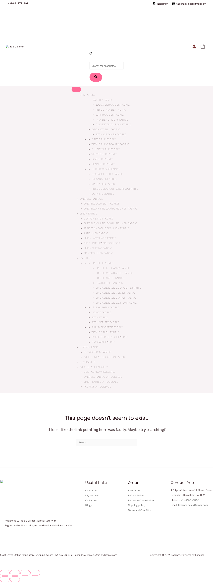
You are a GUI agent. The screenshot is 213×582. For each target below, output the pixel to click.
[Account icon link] (194, 46)
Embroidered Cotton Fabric (116, 302)
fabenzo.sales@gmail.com (193, 504)
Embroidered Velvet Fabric (115, 292)
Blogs (88, 505)
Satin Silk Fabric (103, 193)
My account (92, 495)
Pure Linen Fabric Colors (102, 243)
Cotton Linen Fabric (98, 218)
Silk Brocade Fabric (106, 169)
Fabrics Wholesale (97, 386)
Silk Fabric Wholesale (99, 371)
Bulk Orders (135, 490)
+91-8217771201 (17, 3)
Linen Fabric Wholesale (101, 381)
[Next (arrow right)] (15, 579)
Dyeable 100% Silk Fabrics (101, 203)
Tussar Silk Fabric (104, 178)
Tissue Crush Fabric (105, 332)
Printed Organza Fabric (113, 267)
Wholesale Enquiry (94, 366)
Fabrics (85, 257)
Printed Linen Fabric (98, 253)
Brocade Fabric (103, 342)
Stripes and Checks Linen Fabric (106, 228)
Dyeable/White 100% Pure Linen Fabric (110, 208)
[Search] (96, 77)
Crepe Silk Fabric (104, 139)
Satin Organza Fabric (111, 134)
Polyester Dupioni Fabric (114, 124)
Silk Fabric (87, 94)
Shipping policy (136, 505)
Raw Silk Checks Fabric (112, 119)
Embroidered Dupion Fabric (116, 297)
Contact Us (88, 361)
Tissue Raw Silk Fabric (111, 109)
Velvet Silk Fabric (104, 154)
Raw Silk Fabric (102, 99)
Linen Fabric (89, 213)
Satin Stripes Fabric (105, 322)
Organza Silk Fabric (106, 129)
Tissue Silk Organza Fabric (110, 144)
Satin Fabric (100, 317)
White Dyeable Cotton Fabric (105, 356)
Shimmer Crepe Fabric (107, 327)
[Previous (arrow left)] (5, 579)
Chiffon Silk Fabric (106, 149)
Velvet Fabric (101, 312)
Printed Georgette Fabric (114, 272)
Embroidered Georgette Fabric (119, 287)
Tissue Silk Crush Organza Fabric (115, 188)
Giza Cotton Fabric (97, 352)
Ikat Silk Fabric (102, 159)
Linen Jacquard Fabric (100, 238)
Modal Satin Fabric (105, 307)
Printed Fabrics (103, 262)
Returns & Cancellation (141, 500)
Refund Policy (136, 495)
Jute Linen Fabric (96, 233)
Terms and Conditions (140, 510)
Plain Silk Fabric (103, 164)
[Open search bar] (91, 54)
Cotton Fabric (90, 347)
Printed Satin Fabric (110, 277)
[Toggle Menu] (76, 89)
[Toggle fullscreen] (15, 573)
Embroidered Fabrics (107, 282)
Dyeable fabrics (91, 198)
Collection (91, 500)
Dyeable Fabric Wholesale (103, 376)
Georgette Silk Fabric (107, 173)
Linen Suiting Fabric (98, 248)
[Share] (25, 573)
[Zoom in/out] (5, 573)
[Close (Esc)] (35, 573)
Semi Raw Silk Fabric (110, 114)
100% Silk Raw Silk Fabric (113, 104)
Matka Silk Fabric (104, 183)
